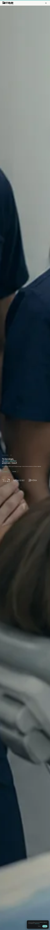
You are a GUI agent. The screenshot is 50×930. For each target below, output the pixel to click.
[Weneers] (19, 480)
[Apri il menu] (46, 3)
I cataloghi (15, 471)
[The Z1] (6, 480)
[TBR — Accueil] (8, 3)
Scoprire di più (37, 923)
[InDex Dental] (32, 480)
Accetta (44, 926)
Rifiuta (39, 926)
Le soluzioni (6, 471)
